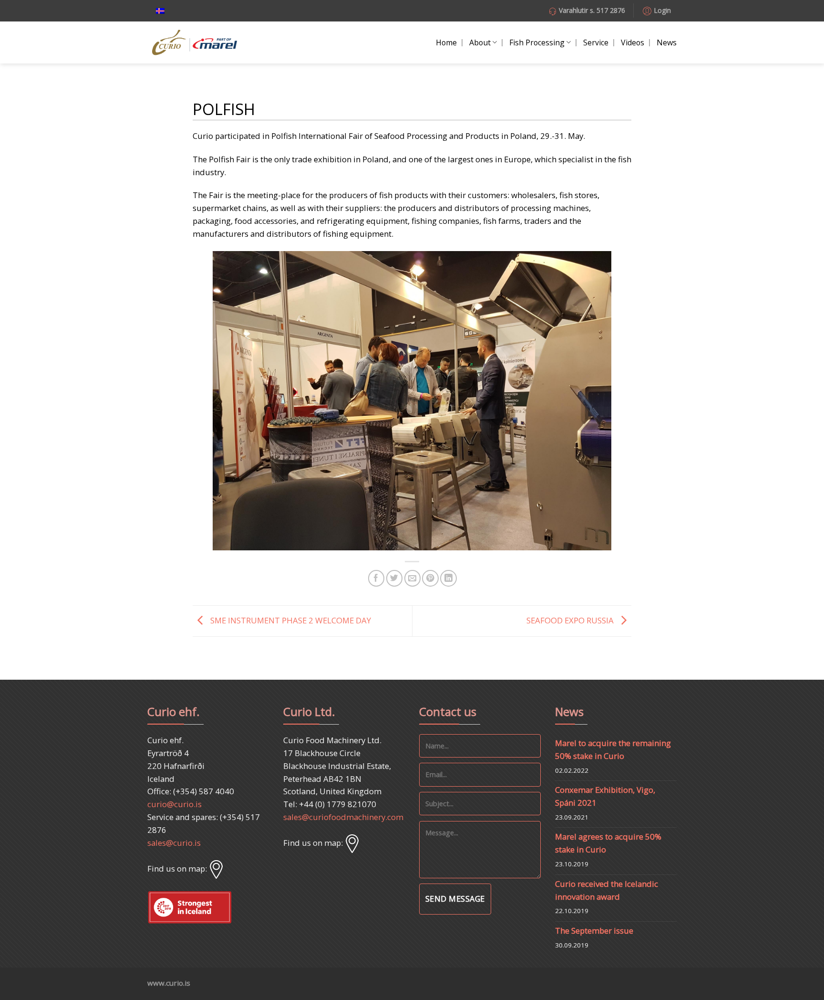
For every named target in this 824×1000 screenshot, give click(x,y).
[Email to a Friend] (412, 578)
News (667, 42)
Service (595, 42)
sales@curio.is (174, 842)
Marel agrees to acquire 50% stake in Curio (608, 843)
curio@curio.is (174, 804)
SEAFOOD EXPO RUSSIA (571, 619)
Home (446, 42)
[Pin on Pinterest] (430, 578)
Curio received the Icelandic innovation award (606, 890)
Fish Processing (537, 42)
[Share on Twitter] (394, 578)
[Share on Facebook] (376, 578)
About (480, 42)
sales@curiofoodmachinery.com (343, 816)
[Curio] (194, 42)
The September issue (594, 930)
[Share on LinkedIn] (448, 578)
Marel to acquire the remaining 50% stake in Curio (613, 749)
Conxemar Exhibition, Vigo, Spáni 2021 (605, 796)
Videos (632, 42)
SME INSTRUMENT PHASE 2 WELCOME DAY (289, 619)
